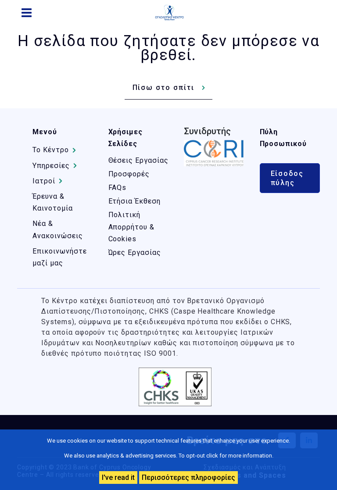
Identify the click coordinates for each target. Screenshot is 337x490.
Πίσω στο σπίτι (163, 87)
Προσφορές (129, 174)
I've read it (118, 477)
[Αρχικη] (173, 12)
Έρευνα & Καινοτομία (52, 202)
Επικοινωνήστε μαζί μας (59, 257)
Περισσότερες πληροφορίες (188, 477)
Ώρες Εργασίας (134, 252)
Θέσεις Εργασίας (138, 160)
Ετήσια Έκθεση (134, 201)
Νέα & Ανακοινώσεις (57, 229)
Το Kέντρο (50, 150)
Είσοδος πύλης (287, 178)
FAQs (117, 187)
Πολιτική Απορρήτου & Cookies (131, 227)
